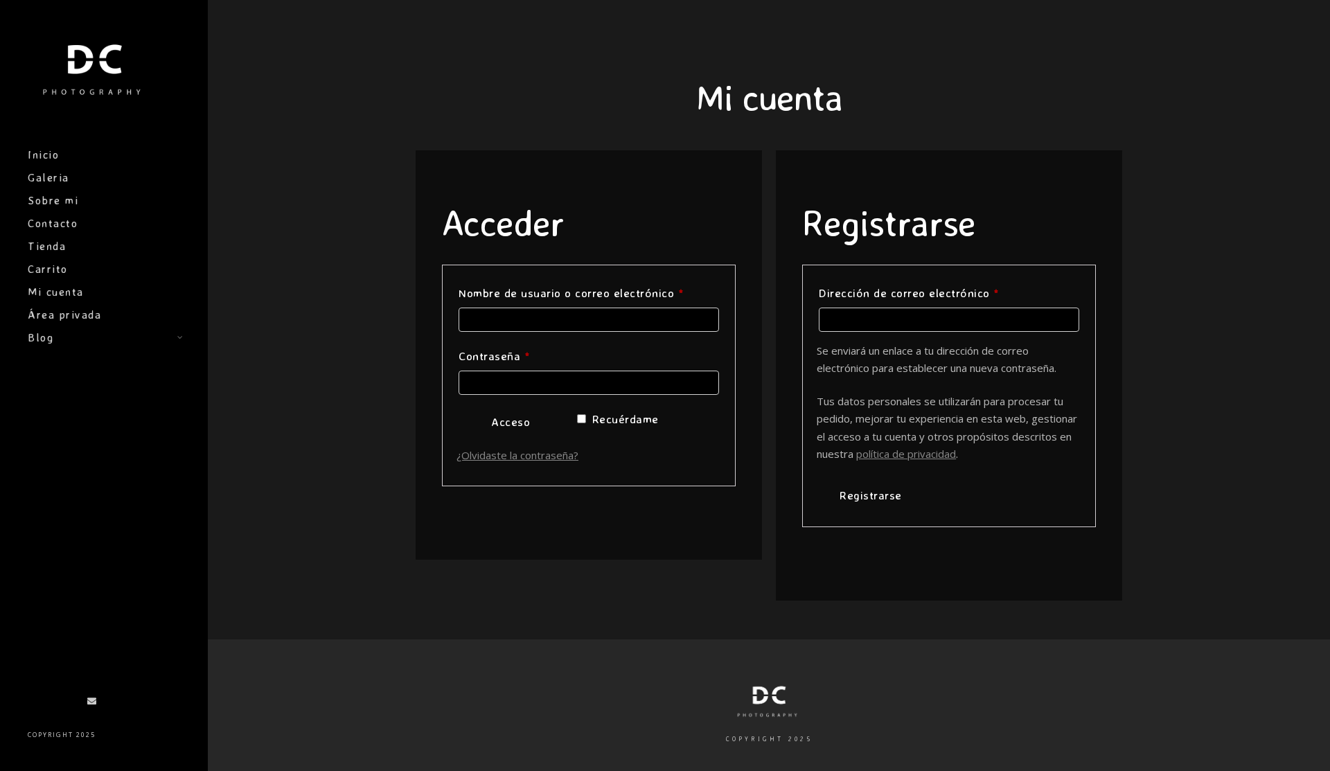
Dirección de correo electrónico (938, 292)
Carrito (48, 269)
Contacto (53, 223)
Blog (40, 337)
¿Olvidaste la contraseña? (517, 455)
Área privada (64, 314)
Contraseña (524, 355)
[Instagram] (71, 704)
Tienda (47, 246)
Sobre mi (53, 200)
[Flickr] (51, 704)
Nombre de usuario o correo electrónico (589, 292)
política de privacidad (906, 454)
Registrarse (871, 495)
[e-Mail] (92, 704)
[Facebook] (31, 704)
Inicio (43, 154)
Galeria (48, 177)
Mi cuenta (56, 292)
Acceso (510, 421)
